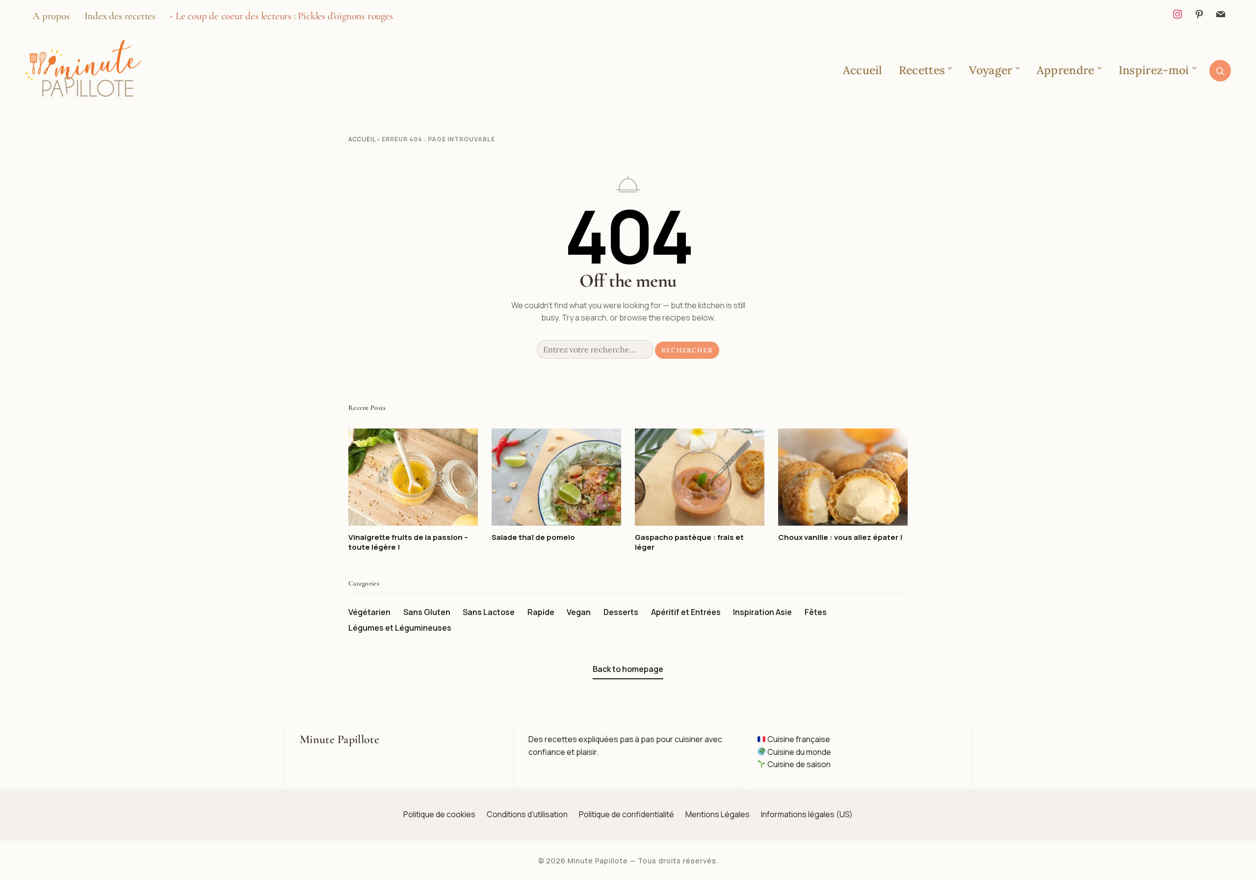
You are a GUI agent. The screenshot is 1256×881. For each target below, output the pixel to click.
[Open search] (1220, 70)
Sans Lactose (489, 612)
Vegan (579, 612)
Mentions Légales (717, 814)
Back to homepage (628, 669)
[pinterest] (1199, 13)
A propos (50, 16)
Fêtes (816, 612)
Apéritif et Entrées (686, 612)
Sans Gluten (426, 612)
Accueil (863, 70)
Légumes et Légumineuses (399, 627)
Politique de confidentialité (626, 814)
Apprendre (1066, 70)
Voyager (990, 70)
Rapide (540, 612)
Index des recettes (120, 16)
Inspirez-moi (1154, 70)
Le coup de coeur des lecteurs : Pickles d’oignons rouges (284, 16)
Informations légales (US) (807, 814)
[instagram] (1177, 13)
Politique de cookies (439, 814)
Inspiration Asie (762, 612)
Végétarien (369, 612)
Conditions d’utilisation (527, 814)
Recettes (922, 70)
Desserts (620, 612)
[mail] (1220, 13)
